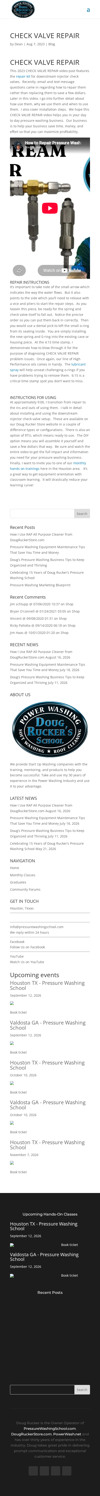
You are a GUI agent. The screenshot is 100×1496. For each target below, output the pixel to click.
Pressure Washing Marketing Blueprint (40, 585)
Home (14, 868)
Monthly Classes (22, 875)
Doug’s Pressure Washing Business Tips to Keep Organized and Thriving (46, 1355)
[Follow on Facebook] (33, 1471)
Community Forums (25, 889)
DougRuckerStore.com (31, 1434)
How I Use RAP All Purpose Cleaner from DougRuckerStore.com (45, 1303)
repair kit (23, 76)
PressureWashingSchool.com (50, 1428)
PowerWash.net (67, 1434)
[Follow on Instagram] (66, 1471)
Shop (69, 604)
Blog (51, 44)
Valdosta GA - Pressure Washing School (48, 1025)
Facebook (17, 941)
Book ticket (18, 1012)
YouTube (17, 956)
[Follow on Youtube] (55, 1471)
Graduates (18, 882)
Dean (19, 44)
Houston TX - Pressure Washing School (47, 985)
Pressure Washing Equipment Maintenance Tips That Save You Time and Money (48, 1329)
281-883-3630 (20, 917)
